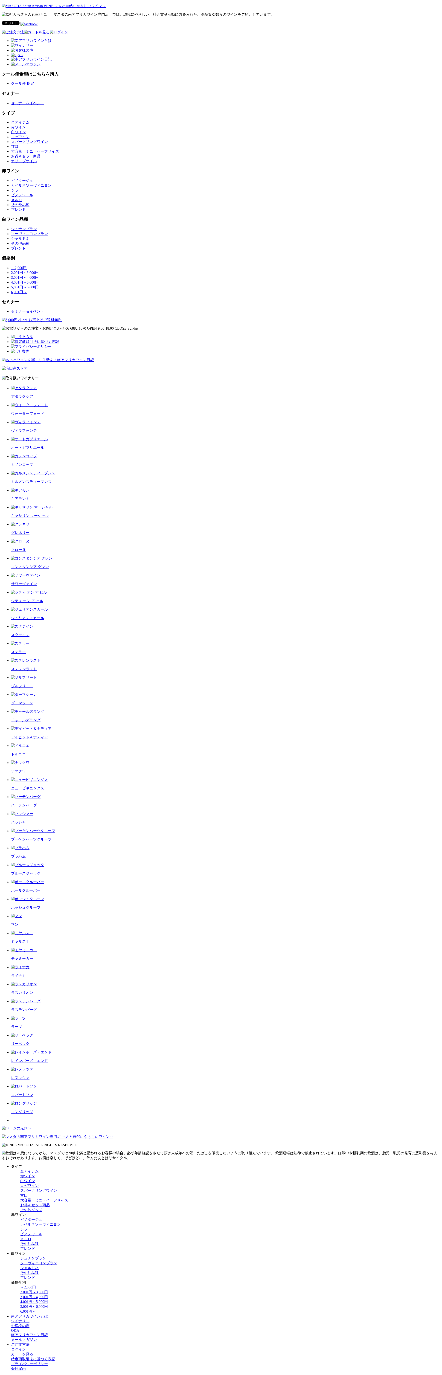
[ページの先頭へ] (16, 1128)
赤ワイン (18, 127)
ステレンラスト (24, 669)
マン (14, 924)
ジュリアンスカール (27, 618)
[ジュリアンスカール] (29, 609)
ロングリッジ (22, 1112)
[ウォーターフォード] (29, 405)
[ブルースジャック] (27, 865)
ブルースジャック (26, 873)
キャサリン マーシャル (30, 516)
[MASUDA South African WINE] (57, 1137)
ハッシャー (20, 822)
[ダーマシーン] (24, 694)
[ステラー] (20, 643)
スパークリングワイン (29, 142)
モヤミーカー (22, 958)
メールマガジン (24, 1340)
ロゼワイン (20, 137)
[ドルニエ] (20, 746)
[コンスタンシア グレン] (31, 558)
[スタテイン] (22, 626)
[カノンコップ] (24, 456)
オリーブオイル (24, 161)
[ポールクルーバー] (27, 882)
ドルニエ (18, 754)
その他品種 (20, 205)
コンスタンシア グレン (30, 567)
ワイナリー (20, 1321)
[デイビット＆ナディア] (31, 729)
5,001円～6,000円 (25, 287)
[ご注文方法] (13, 32)
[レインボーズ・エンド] (31, 1052)
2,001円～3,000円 (25, 273)
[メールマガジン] (26, 64)
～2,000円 (19, 268)
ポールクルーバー (26, 890)
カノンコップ (22, 465)
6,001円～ (19, 292)
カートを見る (22, 1354)
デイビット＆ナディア (29, 737)
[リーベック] (22, 1035)
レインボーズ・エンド (29, 1061)
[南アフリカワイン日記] (31, 59)
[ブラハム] (20, 848)
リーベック (20, 1044)
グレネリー (20, 533)
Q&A (15, 1330)
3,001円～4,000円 (25, 277)
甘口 (14, 146)
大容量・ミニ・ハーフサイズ (35, 151)
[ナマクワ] (20, 763)
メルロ (16, 200)
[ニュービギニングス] (29, 780)
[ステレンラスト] (26, 660)
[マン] (16, 916)
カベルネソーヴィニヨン (31, 185)
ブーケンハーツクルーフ (31, 839)
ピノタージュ (22, 181)
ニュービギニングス (27, 788)
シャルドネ (20, 239)
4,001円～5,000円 (25, 282)
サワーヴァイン (24, 584)
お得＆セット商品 (26, 156)
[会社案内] (20, 351)
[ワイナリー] (22, 45)
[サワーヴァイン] (26, 575)
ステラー (18, 652)
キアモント (20, 499)
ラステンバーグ (24, 1010)
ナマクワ (18, 771)
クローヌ (18, 550)
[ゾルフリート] (24, 677)
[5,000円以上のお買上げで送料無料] (32, 320)
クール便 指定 (22, 83)
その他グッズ (31, 1210)
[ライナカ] (20, 967)
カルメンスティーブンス (31, 482)
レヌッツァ (20, 1078)
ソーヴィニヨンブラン (29, 234)
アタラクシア (22, 396)
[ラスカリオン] (24, 984)
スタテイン (20, 635)
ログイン (18, 1349)
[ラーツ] (18, 1018)
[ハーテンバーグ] (26, 797)
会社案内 (18, 1369)
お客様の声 (20, 1326)
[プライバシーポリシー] (31, 346)
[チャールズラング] (27, 712)
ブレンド (18, 210)
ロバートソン (22, 1095)
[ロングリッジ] (24, 1103)
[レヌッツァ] (22, 1069)
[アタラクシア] (24, 388)
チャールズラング (26, 720)
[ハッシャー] (22, 814)
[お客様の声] (22, 50)
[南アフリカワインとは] (31, 41)
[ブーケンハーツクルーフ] (33, 831)
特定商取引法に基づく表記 (33, 1359)
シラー (16, 190)
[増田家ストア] (15, 368)
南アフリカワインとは (29, 1316)
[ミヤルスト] (22, 933)
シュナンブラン (24, 229)
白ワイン (18, 132)
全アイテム (20, 122)
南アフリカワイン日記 (29, 1335)
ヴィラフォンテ (24, 430)
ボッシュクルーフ (26, 907)
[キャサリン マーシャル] (31, 507)
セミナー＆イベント (27, 103)
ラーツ (16, 1027)
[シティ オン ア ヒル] (29, 592)
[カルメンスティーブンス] (33, 473)
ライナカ (18, 976)
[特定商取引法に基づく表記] (35, 342)
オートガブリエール (27, 448)
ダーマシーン (22, 703)
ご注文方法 (20, 1344)
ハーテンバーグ (24, 805)
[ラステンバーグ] (26, 1001)
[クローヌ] (20, 541)
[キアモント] (22, 490)
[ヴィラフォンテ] (26, 422)
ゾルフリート (22, 686)
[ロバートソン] (24, 1086)
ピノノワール (22, 195)
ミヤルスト (20, 941)
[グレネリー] (22, 524)
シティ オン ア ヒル (27, 601)
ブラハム (18, 856)
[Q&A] (17, 55)
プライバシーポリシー (29, 1364)
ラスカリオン (22, 993)
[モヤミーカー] (24, 950)
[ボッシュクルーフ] (27, 899)
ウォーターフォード (27, 413)
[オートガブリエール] (29, 439)
